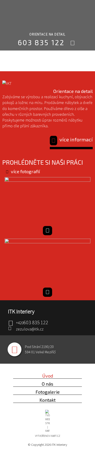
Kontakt (47, 400)
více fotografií (25, 171)
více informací (76, 139)
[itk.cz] (45, 16)
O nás (47, 384)
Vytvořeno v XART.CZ (47, 435)
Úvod (47, 375)
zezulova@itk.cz (30, 329)
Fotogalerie (48, 392)
